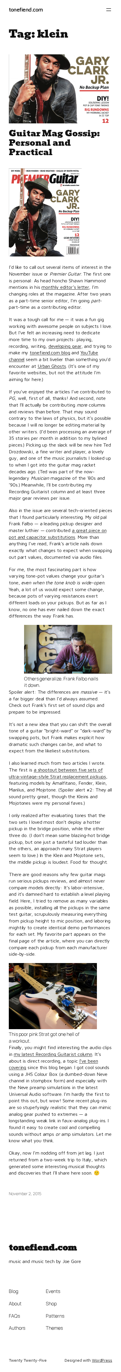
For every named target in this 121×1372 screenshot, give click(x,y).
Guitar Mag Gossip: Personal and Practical (54, 143)
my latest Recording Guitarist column (53, 1054)
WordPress (102, 1360)
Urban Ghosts (52, 366)
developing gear (64, 346)
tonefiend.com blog (50, 352)
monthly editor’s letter (65, 287)
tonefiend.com (26, 9)
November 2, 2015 (25, 1193)
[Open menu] (108, 9)
